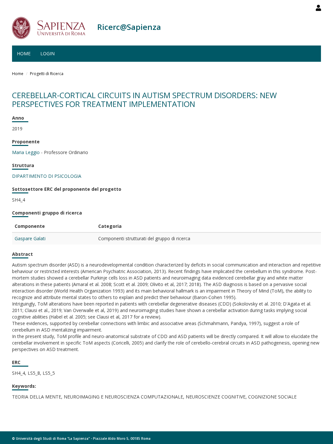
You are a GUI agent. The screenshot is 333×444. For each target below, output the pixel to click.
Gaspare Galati (30, 238)
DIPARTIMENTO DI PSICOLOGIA (46, 176)
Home (24, 53)
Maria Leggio (26, 152)
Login (47, 53)
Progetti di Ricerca (46, 73)
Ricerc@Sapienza (129, 26)
